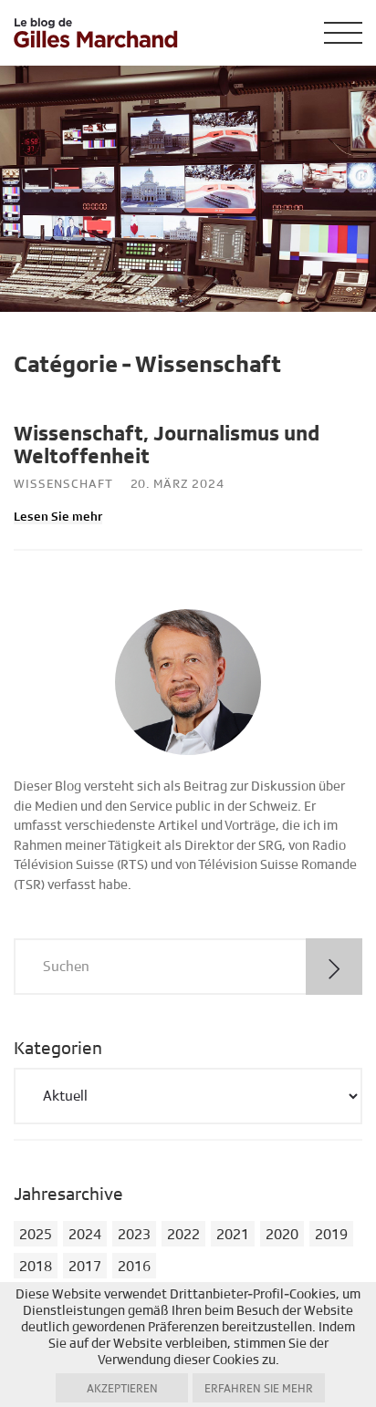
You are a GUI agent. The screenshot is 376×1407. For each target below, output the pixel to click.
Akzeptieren (122, 1388)
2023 (134, 1234)
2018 (35, 1266)
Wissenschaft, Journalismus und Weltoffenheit (166, 445)
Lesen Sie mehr (58, 517)
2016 (134, 1266)
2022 (183, 1234)
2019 (331, 1234)
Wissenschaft (63, 484)
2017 (84, 1266)
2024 (84, 1234)
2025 (35, 1234)
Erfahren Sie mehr (258, 1388)
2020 (282, 1234)
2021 (232, 1234)
